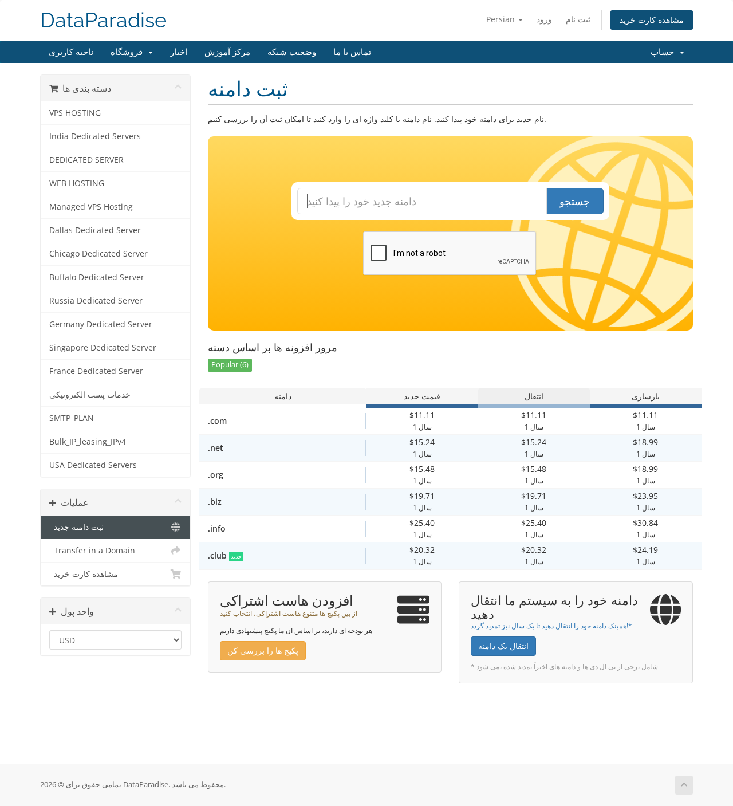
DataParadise (103, 20)
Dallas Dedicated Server (95, 230)
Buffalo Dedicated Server (96, 277)
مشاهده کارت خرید (652, 19)
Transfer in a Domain (92, 550)
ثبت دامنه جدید (76, 527)
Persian (501, 19)
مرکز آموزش (227, 52)
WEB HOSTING (76, 183)
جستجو (574, 201)
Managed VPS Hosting (91, 207)
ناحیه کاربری (71, 52)
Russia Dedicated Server (96, 301)
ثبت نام (578, 19)
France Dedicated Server (96, 371)
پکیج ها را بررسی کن (262, 650)
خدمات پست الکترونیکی (90, 395)
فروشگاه (129, 52)
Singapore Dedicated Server (102, 348)
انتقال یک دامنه (503, 645)
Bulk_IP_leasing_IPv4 (87, 442)
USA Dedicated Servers (93, 465)
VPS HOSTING (75, 113)
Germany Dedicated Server (100, 324)
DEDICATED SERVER (86, 160)
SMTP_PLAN (71, 418)
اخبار (178, 52)
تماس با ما (352, 52)
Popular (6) (230, 364)
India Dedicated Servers (95, 136)
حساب (665, 52)
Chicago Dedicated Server (98, 254)
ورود (544, 19)
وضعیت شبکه (291, 52)
